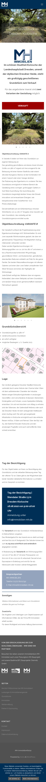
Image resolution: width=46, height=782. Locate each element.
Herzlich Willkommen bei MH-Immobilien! (17, 688)
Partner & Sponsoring (10, 708)
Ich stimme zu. (14, 779)
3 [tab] (23, 147)
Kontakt (4, 726)
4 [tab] (26, 147)
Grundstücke (6, 696)
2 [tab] (20, 147)
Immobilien (6, 700)
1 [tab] (16, 147)
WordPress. (31, 757)
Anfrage (21, 604)
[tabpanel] (23, 128)
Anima (22, 757)
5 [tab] (30, 147)
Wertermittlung (7, 704)
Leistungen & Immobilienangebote (14, 692)
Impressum (6, 730)
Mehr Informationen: (30, 779)
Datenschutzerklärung (10, 734)
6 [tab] (31, 320)
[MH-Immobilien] (5, 4)
